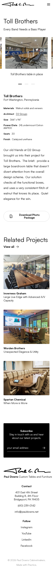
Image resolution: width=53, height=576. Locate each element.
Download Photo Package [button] (29, 216)
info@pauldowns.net (26, 511)
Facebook (26, 545)
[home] (18, 4)
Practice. (32, 564)
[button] (48, 4)
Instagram (26, 527)
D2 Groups (21, 113)
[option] (26, 56)
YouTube (26, 533)
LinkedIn (26, 539)
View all (9, 246)
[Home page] (28, 473)
